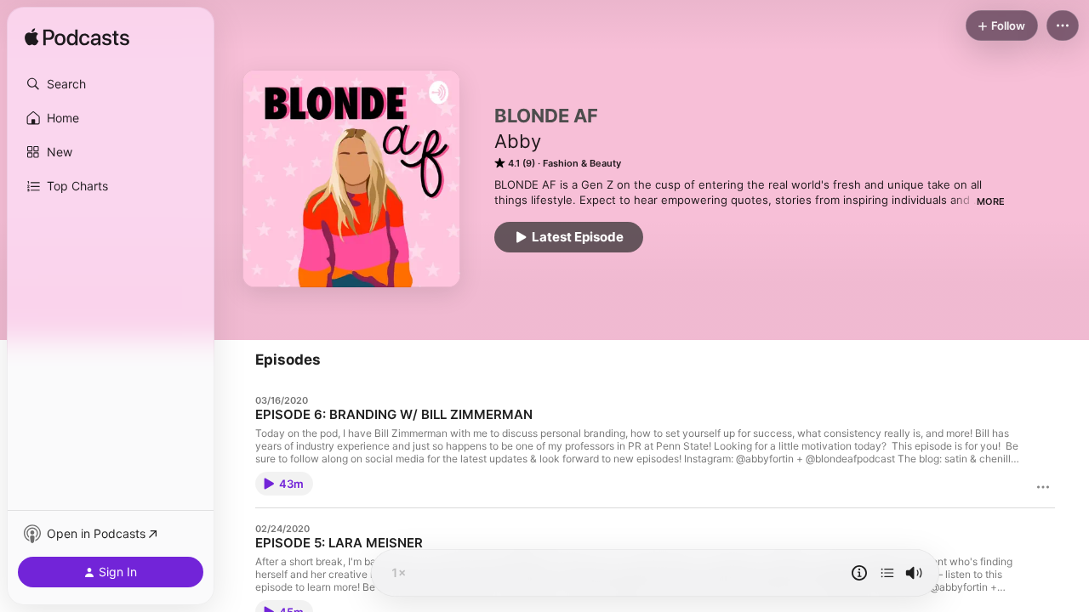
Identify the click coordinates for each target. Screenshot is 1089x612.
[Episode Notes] (859, 573)
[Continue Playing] (887, 573)
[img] (77, 38)
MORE (991, 201)
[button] (110, 84)
